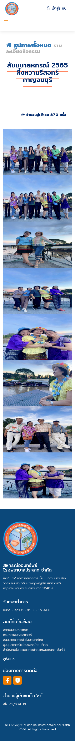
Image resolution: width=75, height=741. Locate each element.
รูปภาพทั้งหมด (34, 45)
